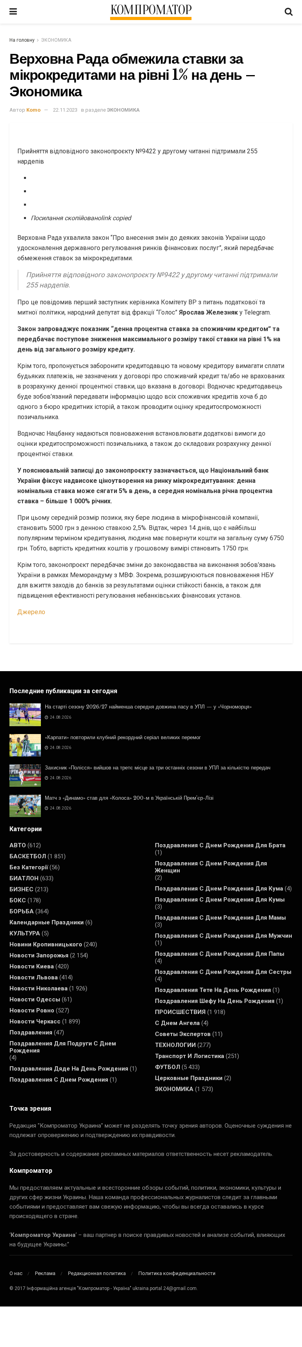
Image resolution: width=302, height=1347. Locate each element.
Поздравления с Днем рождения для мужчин (223, 935)
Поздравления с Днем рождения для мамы (220, 917)
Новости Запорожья (38, 955)
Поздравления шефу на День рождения (214, 1001)
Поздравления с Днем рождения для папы (219, 953)
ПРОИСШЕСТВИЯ (180, 1012)
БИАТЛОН (24, 878)
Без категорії (28, 867)
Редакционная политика (97, 1273)
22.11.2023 (65, 110)
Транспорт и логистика (189, 1056)
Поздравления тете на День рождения (213, 990)
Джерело (31, 612)
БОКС (17, 900)
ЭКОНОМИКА (56, 40)
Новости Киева (31, 966)
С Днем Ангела (177, 1023)
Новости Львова (33, 977)
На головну (22, 40)
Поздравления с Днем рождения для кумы (220, 899)
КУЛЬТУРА (24, 933)
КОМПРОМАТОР (151, 10)
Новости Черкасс (35, 1021)
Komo (33, 110)
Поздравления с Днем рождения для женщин (211, 867)
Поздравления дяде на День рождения (68, 1068)
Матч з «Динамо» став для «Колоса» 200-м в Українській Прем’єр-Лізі (129, 798)
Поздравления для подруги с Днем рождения (62, 1047)
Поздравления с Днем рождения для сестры (223, 971)
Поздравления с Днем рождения (58, 1079)
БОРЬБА (21, 911)
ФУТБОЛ (167, 1067)
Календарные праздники (46, 922)
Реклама (45, 1273)
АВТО (17, 845)
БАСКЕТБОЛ (27, 856)
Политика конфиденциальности (176, 1273)
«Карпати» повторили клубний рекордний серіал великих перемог (123, 737)
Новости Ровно (31, 1010)
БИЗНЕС (21, 889)
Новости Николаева (38, 988)
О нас (15, 1273)
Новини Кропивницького (45, 944)
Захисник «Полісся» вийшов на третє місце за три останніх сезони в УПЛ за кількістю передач (158, 767)
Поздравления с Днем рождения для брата (220, 845)
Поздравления (30, 1032)
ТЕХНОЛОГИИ (175, 1045)
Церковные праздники (189, 1078)
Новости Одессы (34, 999)
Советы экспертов (183, 1034)
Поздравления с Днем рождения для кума (219, 888)
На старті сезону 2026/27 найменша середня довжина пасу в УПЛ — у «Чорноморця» (148, 706)
